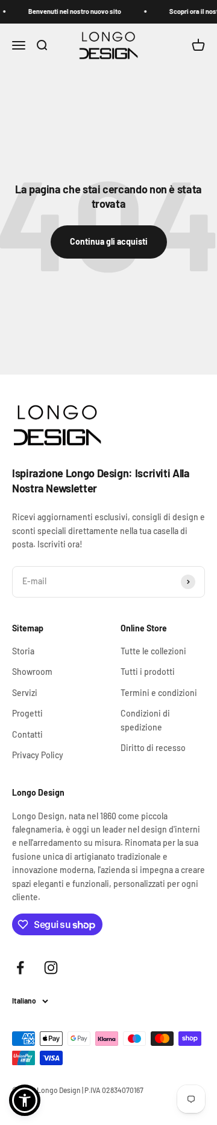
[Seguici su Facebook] (20, 967)
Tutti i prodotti (148, 671)
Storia (23, 651)
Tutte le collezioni (153, 651)
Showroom (32, 671)
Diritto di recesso (153, 748)
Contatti (27, 734)
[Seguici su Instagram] (51, 967)
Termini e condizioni (159, 693)
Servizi (24, 693)
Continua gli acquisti (109, 241)
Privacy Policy (37, 755)
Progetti (27, 713)
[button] (24, 1100)
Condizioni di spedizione (145, 720)
